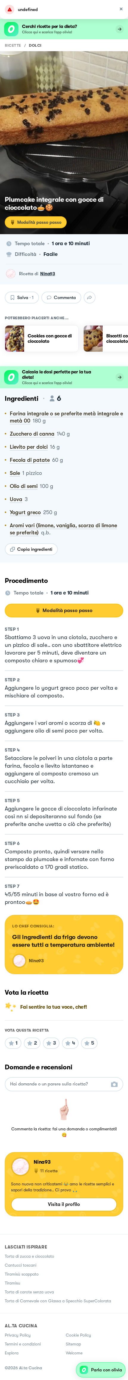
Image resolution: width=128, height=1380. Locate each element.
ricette (13, 45)
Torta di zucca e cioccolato (29, 1256)
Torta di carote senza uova (29, 1292)
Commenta (65, 297)
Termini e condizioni (23, 1344)
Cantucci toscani (20, 1265)
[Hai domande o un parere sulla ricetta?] (58, 1084)
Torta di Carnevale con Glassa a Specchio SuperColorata (58, 1300)
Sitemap (73, 1344)
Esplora (11, 1353)
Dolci (35, 45)
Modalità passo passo (39, 222)
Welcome (74, 1353)
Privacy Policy (18, 1335)
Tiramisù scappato (22, 1274)
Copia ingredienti (34, 549)
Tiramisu (12, 1283)
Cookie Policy (78, 1335)
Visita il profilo (64, 1204)
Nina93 (47, 273)
